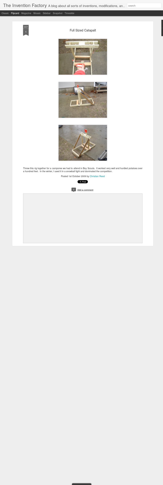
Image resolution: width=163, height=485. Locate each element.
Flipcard (15, 13)
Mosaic (37, 13)
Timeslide (69, 13)
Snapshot (57, 13)
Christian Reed (97, 176)
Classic (5, 13)
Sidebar (47, 13)
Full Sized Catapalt (83, 30)
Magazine (26, 13)
